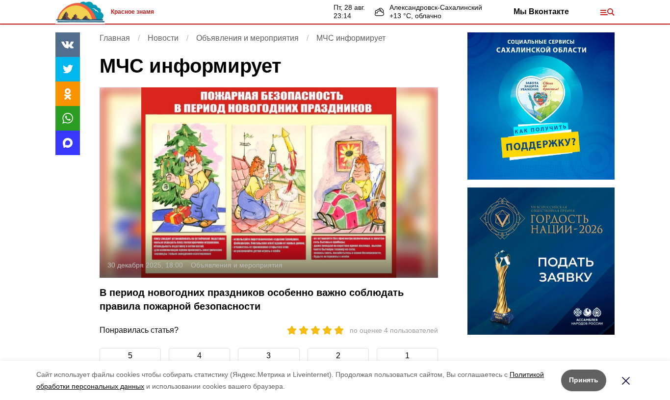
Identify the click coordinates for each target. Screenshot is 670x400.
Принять (583, 380)
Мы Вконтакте (541, 11)
